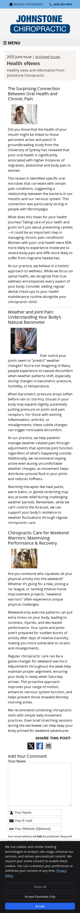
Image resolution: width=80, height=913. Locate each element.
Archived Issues (47, 56)
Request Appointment (28, 4)
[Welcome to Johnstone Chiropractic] (40, 32)
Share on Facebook (40, 746)
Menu (14, 42)
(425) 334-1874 (63, 4)
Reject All (40, 886)
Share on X (31, 746)
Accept (40, 906)
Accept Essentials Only (40, 896)
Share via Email (49, 746)
